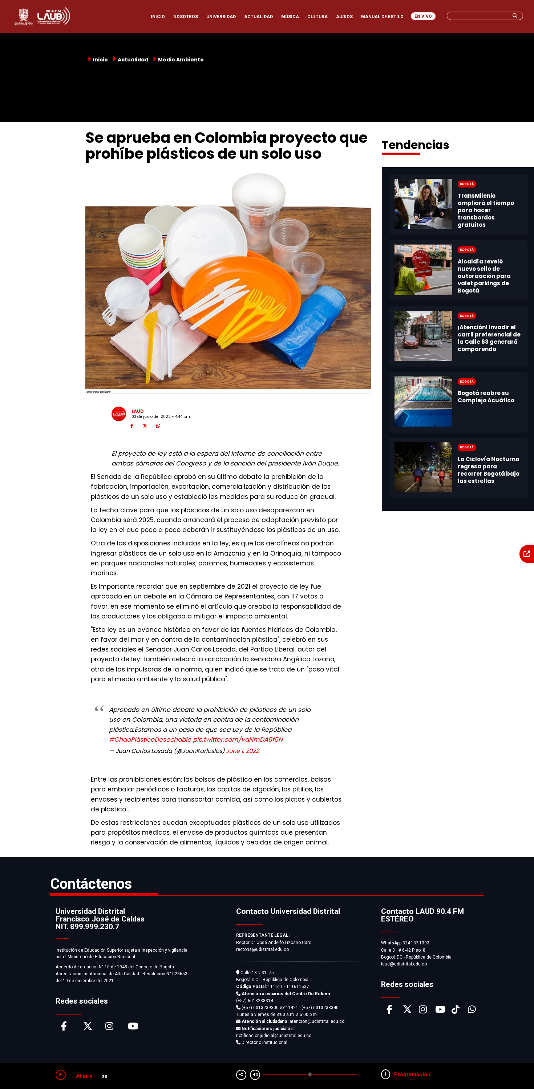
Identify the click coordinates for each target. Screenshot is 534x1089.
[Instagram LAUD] (423, 1011)
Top (514, 1069)
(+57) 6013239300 (260, 1007)
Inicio (100, 59)
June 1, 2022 (242, 751)
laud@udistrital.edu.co (404, 964)
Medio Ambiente (181, 59)
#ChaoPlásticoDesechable (150, 739)
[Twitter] (144, 427)
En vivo (423, 16)
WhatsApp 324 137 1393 (405, 942)
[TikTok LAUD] (456, 1011)
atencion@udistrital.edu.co (293, 1021)
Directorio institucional (263, 1042)
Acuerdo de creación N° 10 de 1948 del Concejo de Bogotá (115, 966)
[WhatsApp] (158, 427)
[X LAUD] (407, 1011)
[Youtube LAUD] (440, 1011)
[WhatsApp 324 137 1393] (472, 1011)
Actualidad (133, 59)
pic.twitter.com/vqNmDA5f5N (238, 739)
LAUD (138, 411)
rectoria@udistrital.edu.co (262, 949)
